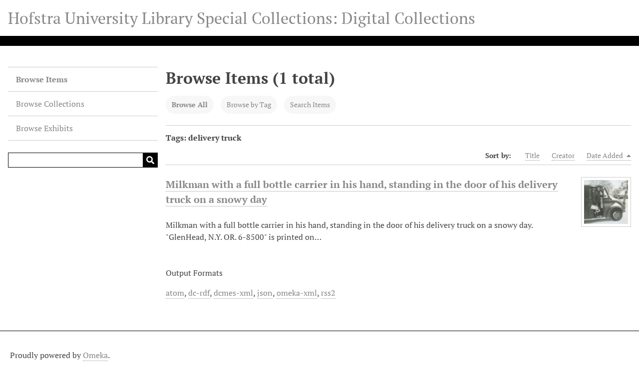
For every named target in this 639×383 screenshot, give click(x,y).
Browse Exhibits (44, 128)
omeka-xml (297, 292)
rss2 (328, 292)
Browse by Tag (249, 104)
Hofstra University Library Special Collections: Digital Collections (241, 17)
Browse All (190, 104)
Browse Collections (50, 103)
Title (532, 155)
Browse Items (41, 79)
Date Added (606, 155)
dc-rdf (199, 292)
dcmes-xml (233, 292)
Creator (563, 155)
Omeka (95, 355)
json (265, 292)
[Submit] (150, 160)
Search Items (310, 104)
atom (175, 292)
